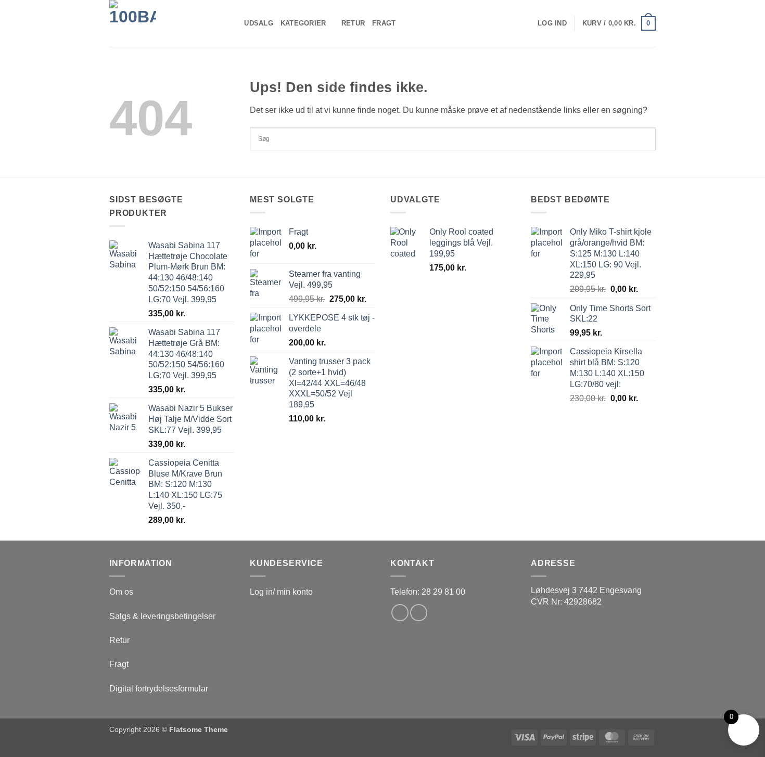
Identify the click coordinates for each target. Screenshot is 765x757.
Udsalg (258, 23)
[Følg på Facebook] (400, 612)
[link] (586, 590)
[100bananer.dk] (161, 23)
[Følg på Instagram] (418, 612)
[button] (552, 23)
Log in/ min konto (281, 591)
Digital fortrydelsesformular (158, 688)
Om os (121, 591)
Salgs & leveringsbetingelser (162, 616)
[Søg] (233, 23)
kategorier (303, 23)
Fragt (384, 23)
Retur (353, 23)
